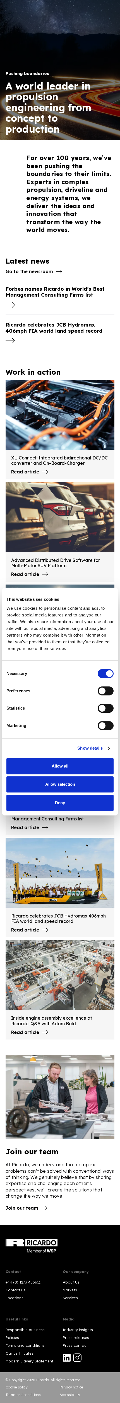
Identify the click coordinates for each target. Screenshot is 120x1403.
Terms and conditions (25, 1345)
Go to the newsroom (29, 271)
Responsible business (25, 1329)
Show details (90, 748)
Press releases (76, 1337)
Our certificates (19, 1353)
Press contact (75, 1345)
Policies (12, 1337)
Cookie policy (17, 1387)
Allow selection (60, 784)
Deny (60, 802)
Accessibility (70, 1395)
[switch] (106, 690)
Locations (14, 1298)
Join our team (22, 1208)
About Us (71, 1282)
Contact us (15, 1290)
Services (70, 1298)
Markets (70, 1290)
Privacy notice (71, 1387)
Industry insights (78, 1329)
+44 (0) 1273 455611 (23, 1282)
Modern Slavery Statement (29, 1361)
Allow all (60, 766)
